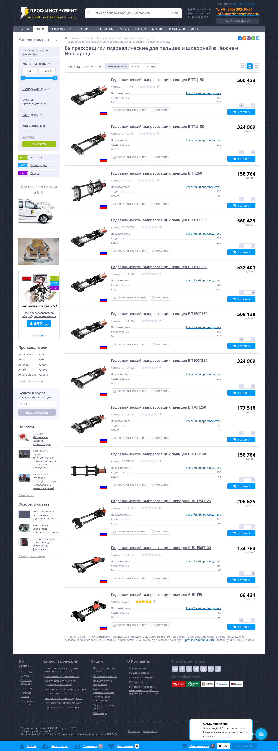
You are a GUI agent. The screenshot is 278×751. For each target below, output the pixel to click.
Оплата (124, 29)
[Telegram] (257, 38)
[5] (45, 336)
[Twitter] (196, 669)
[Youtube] (203, 669)
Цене (135, 66)
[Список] (250, 66)
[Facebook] (182, 669)
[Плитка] (243, 66)
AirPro (22, 369)
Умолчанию (115, 66)
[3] (39, 336)
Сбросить (28, 136)
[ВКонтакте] (240, 38)
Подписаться (37, 412)
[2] (36, 336)
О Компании (177, 29)
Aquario (44, 375)
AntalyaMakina (27, 375)
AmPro (43, 369)
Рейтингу (151, 66)
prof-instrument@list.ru (199, 640)
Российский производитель (203, 93)
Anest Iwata (25, 354)
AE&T (21, 359)
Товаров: (70, 66)
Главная (25, 29)
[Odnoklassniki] (189, 669)
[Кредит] (178, 684)
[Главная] (66, 38)
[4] (42, 336)
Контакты (196, 29)
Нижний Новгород (243, 4)
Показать (39, 144)
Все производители (30, 381)
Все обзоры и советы (31, 556)
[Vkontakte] (175, 669)
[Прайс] (256, 66)
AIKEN (43, 364)
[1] (33, 336)
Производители (61, 29)
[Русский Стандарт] (207, 684)
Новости (82, 29)
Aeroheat (24, 364)
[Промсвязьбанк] (222, 684)
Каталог (40, 29)
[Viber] (249, 38)
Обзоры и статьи (104, 29)
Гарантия (157, 29)
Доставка (140, 29)
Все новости (26, 495)
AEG (41, 359)
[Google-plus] (211, 669)
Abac (42, 354)
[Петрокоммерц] (236, 684)
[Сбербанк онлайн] (193, 684)
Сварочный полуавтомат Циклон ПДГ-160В (39, 314)
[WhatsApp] (253, 38)
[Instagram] (218, 669)
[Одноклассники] (244, 38)
